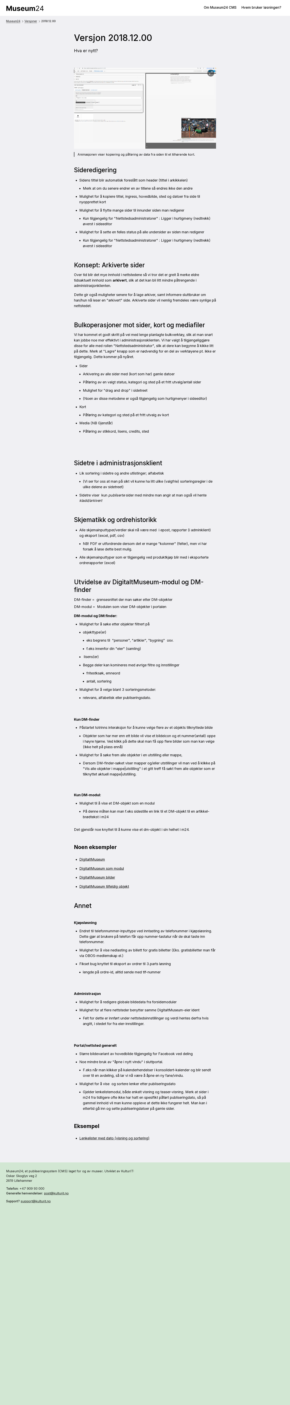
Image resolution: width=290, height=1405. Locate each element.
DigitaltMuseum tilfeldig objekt (104, 886)
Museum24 (13, 21)
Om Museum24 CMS (220, 7)
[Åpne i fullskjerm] (210, 73)
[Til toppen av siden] (280, 1393)
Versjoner (30, 21)
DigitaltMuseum (92, 859)
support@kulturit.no (36, 1201)
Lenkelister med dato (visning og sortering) (114, 1138)
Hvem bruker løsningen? (261, 7)
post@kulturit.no (56, 1193)
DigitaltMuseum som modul (101, 868)
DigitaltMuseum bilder (97, 877)
